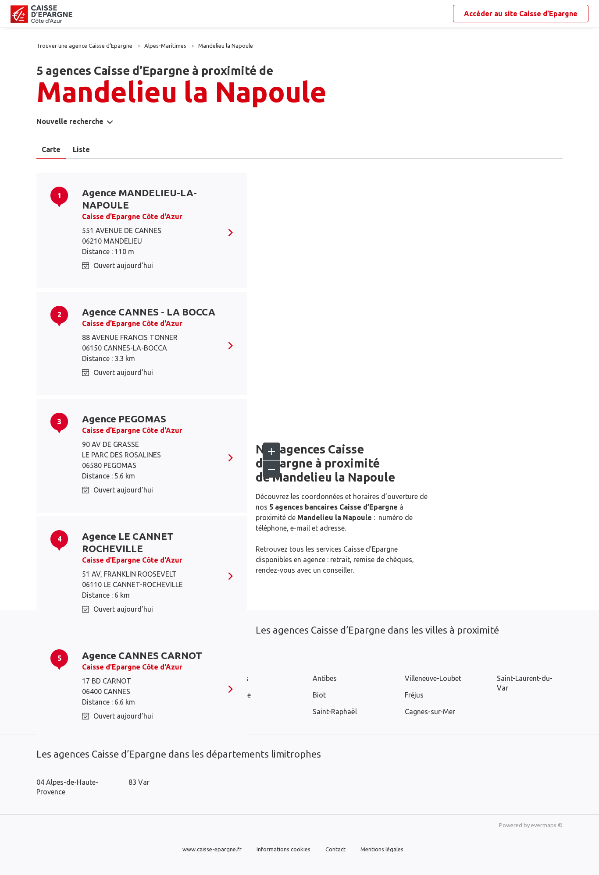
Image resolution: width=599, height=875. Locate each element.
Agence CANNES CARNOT (142, 655)
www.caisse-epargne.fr (212, 849)
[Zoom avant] (271, 451)
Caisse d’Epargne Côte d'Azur (132, 216)
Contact (335, 849)
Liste (81, 149)
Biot (319, 695)
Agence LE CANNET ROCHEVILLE (128, 542)
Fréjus (414, 695)
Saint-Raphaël (335, 712)
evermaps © (547, 825)
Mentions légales (381, 849)
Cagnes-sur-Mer (430, 712)
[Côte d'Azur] (18, 14)
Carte (51, 149)
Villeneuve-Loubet (433, 678)
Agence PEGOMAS (124, 418)
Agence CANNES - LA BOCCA (148, 311)
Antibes (325, 678)
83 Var (139, 782)
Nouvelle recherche (69, 121)
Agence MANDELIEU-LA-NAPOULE (139, 198)
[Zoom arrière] (271, 469)
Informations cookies (283, 849)
